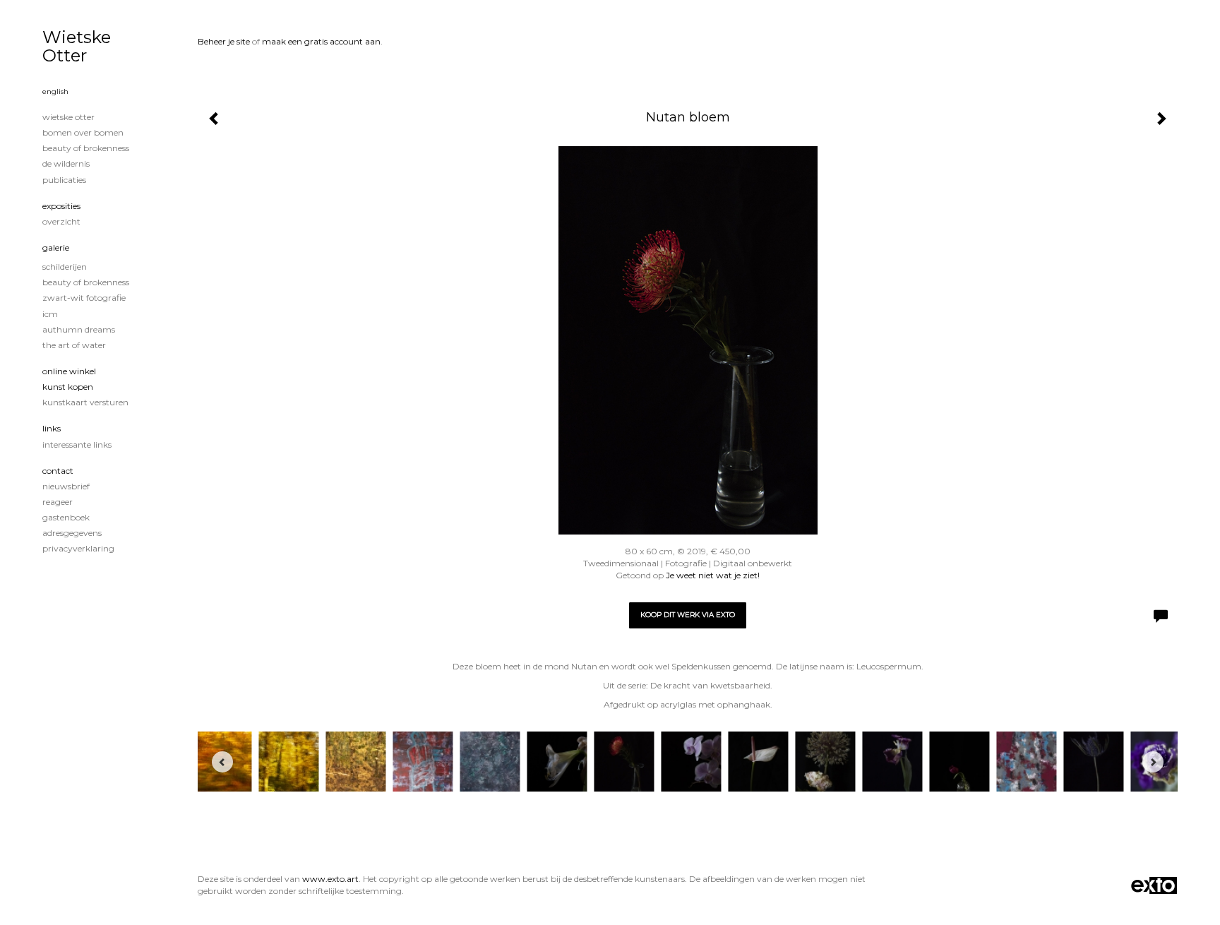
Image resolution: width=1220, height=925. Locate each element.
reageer (57, 501)
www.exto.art (330, 878)
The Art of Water (74, 345)
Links (51, 428)
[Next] (1153, 761)
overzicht (61, 221)
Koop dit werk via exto (687, 614)
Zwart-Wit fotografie (84, 297)
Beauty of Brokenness (85, 148)
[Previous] (222, 761)
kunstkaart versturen (85, 402)
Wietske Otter (76, 46)
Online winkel (69, 371)
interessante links (77, 444)
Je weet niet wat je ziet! (713, 575)
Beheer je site (224, 41)
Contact (57, 470)
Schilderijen (64, 266)
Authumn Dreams (78, 329)
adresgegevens (72, 532)
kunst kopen (67, 386)
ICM (50, 314)
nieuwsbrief (66, 486)
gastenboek (66, 517)
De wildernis (66, 163)
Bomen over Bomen (83, 132)
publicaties (64, 179)
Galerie (55, 247)
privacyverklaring (78, 548)
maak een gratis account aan (321, 41)
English (55, 91)
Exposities (61, 206)
